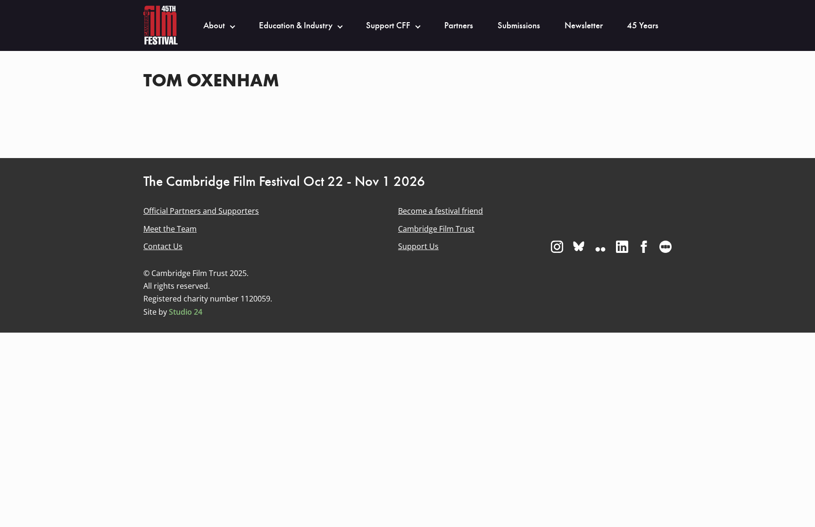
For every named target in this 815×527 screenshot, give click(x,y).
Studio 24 (185, 312)
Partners (458, 25)
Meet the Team (170, 229)
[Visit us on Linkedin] (622, 247)
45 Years (642, 25)
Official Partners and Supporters (201, 211)
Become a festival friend (440, 211)
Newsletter (584, 25)
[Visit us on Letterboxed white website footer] (665, 247)
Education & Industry (296, 25)
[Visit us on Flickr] (600, 247)
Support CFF (388, 25)
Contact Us (163, 246)
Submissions (519, 25)
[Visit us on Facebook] (644, 247)
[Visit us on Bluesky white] (579, 247)
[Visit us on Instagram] (557, 247)
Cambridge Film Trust (436, 229)
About (214, 25)
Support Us (418, 246)
